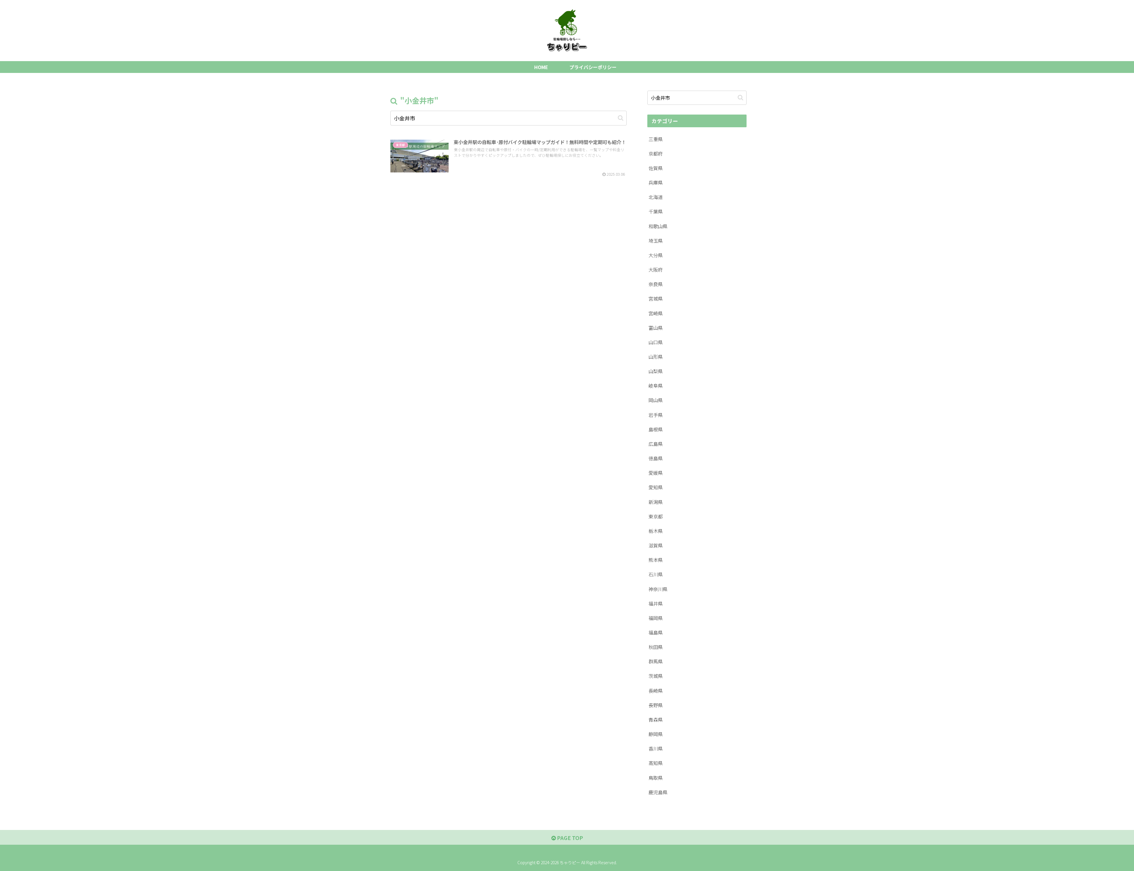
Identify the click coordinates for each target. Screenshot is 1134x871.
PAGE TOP (569, 837)
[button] (620, 118)
